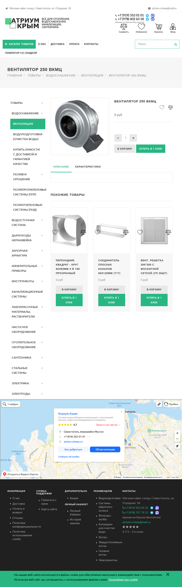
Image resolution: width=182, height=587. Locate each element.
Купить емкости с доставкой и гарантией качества (26, 156)
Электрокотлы (108, 560)
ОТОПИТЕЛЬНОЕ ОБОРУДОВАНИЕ (24, 345)
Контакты (91, 44)
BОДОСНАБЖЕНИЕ (25, 113)
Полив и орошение (21, 177)
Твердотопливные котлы (110, 544)
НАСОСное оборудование (24, 329)
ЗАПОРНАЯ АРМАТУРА (20, 253)
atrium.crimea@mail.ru (164, 8)
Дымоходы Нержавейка (22, 238)
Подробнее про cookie (123, 579)
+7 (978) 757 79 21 (136, 512)
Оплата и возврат (18, 510)
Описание (61, 166)
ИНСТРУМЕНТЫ (23, 281)
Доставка (58, 44)
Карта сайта (49, 509)
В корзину (124, 148)
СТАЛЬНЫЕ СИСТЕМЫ (20, 370)
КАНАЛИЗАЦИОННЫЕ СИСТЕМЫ (27, 294)
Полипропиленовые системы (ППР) (29, 192)
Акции (74, 498)
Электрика (20, 383)
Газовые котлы (104, 553)
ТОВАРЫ (16, 103)
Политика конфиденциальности (26, 525)
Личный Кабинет (75, 512)
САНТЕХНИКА (21, 357)
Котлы (103, 537)
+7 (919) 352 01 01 (131, 15)
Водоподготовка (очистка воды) (27, 137)
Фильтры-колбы (105, 517)
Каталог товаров (21, 44)
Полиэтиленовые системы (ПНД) (27, 207)
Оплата (74, 44)
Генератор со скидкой (21, 52)
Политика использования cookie (22, 535)
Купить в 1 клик (150, 148)
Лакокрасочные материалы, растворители (25, 312)
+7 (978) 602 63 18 (131, 19)
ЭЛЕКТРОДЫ (21, 393)
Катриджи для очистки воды (107, 528)
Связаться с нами (49, 502)
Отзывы (17, 518)
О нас (42, 44)
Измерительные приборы (24, 268)
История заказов (75, 521)
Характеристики (88, 166)
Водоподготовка (110, 498)
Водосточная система (23, 222)
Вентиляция (23, 123)
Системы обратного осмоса (105, 507)
